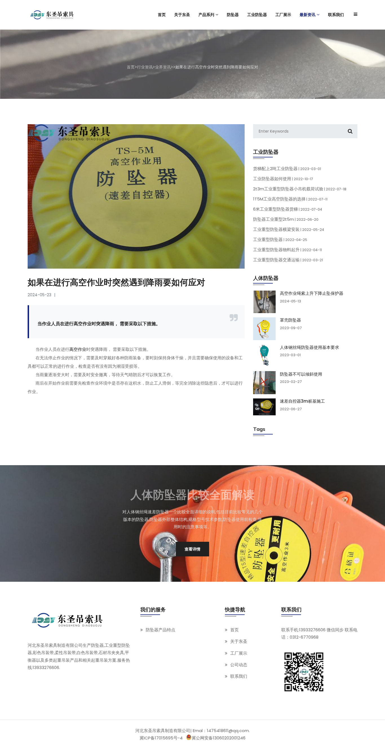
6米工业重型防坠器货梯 (287, 209)
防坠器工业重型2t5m (285, 219)
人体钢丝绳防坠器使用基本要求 (309, 347)
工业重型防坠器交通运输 (288, 260)
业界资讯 (163, 67)
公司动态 (238, 664)
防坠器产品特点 (160, 630)
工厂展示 (238, 653)
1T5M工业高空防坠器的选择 (290, 199)
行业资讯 (145, 67)
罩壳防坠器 (290, 320)
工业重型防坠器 (280, 239)
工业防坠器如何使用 (283, 179)
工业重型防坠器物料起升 (287, 250)
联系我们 (238, 676)
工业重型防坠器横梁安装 (288, 229)
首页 (131, 67)
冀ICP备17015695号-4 (161, 738)
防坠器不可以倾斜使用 (301, 374)
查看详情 (192, 549)
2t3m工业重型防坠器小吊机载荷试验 (299, 189)
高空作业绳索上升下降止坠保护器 (311, 293)
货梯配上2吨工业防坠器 (287, 168)
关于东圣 (238, 641)
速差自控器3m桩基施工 (302, 401)
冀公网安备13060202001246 (218, 738)
